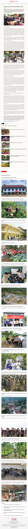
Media (26, 3)
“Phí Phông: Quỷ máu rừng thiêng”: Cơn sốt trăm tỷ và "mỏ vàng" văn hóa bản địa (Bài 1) (15, 507)
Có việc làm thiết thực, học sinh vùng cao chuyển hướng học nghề (13, 263)
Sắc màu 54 (19, 3)
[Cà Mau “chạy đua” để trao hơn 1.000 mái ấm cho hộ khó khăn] (14, 318)
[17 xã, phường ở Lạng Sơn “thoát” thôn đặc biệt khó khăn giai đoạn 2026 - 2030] (14, 405)
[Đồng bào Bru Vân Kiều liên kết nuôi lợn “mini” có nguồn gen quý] (14, 471)
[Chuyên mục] (1, 1)
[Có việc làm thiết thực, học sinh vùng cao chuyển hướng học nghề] (14, 274)
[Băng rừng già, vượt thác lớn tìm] (14, 209)
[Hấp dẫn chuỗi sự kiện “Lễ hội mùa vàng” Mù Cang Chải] (5, 164)
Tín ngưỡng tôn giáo (10, 3)
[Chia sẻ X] (3, 123)
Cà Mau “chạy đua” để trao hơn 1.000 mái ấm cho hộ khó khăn (12, 306)
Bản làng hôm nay (15, 3)
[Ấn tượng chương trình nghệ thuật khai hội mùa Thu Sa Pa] (5, 138)
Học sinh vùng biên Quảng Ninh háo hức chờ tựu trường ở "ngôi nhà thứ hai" (13, 221)
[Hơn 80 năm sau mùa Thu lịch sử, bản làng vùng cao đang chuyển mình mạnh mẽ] (14, 428)
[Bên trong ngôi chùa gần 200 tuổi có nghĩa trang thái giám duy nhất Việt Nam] (5, 158)
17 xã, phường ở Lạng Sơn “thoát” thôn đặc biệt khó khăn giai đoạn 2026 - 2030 (14, 394)
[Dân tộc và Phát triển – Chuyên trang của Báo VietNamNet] (11, 1)
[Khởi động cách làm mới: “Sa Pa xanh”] (5, 145)
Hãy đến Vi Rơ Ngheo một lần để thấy (9, 121)
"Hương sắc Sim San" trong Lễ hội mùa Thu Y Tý (18, 129)
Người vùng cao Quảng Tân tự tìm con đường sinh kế (10, 438)
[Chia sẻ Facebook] (2, 123)
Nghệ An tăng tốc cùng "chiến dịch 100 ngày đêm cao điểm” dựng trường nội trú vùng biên (14, 510)
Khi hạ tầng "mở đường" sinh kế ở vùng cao (9, 177)
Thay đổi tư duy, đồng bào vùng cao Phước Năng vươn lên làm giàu (13, 482)
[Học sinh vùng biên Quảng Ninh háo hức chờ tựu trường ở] (14, 232)
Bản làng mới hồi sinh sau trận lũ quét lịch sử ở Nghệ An (11, 285)
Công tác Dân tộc (5, 3)
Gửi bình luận (4, 171)
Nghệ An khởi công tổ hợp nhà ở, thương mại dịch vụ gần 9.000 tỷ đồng (13, 372)
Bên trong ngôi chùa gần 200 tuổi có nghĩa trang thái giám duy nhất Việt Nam (17, 156)
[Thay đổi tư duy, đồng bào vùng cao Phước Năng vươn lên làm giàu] (14, 493)
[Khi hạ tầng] (14, 188)
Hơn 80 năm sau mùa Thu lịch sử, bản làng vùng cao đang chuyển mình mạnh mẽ (13, 416)
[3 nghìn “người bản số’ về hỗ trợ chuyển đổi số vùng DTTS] (14, 339)
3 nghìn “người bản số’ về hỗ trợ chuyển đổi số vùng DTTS (11, 328)
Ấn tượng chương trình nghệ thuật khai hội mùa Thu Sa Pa (17, 136)
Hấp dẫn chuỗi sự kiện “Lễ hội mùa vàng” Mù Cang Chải (18, 162)
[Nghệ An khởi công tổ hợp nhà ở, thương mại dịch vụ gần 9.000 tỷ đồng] (14, 383)
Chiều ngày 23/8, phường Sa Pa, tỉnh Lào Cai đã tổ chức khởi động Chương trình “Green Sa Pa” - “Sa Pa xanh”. (13, 244)
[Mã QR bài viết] (7, 123)
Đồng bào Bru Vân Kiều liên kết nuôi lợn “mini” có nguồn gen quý (13, 460)
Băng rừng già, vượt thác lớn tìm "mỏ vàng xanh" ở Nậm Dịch (13, 198)
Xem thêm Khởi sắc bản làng (5, 175)
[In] (6, 123)
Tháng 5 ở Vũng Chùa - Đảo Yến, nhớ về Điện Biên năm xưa (13, 515)
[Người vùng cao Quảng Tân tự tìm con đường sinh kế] (14, 450)
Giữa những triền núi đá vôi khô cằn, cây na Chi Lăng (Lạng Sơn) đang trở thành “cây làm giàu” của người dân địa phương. (13, 352)
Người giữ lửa (23, 3)
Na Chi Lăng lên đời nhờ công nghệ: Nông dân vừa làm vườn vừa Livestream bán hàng (12, 350)
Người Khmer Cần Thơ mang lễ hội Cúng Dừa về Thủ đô (18, 149)
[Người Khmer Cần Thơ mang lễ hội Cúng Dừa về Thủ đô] (5, 151)
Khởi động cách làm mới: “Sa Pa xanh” (16, 142)
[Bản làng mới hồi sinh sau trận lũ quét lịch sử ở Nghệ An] (14, 296)
